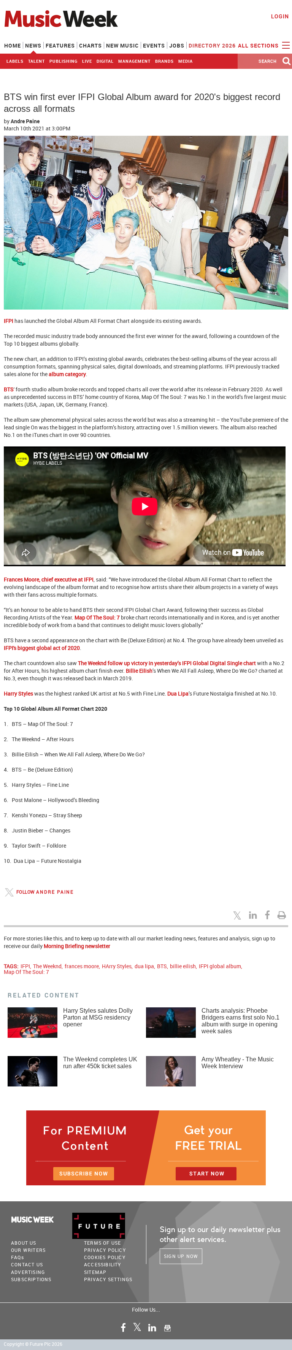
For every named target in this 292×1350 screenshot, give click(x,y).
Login (280, 16)
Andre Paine (25, 121)
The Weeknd (47, 966)
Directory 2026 (212, 45)
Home (12, 45)
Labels (15, 61)
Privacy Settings (108, 1279)
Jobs (176, 45)
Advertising (28, 1272)
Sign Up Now (181, 1256)
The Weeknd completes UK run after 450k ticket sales (100, 1062)
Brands (164, 61)
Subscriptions (31, 1279)
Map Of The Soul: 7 (97, 617)
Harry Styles (18, 693)
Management (134, 61)
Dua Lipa (178, 693)
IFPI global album (220, 966)
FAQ (17, 1257)
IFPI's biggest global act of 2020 (42, 647)
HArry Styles (117, 966)
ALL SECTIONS (259, 45)
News (33, 45)
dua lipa (144, 966)
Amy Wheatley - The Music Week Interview (238, 1062)
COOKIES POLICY (104, 1257)
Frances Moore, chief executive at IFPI (49, 579)
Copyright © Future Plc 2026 (33, 1344)
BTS (9, 389)
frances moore (82, 966)
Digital (105, 61)
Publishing (63, 61)
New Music (122, 45)
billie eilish (183, 966)
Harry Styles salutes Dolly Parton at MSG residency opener (98, 1017)
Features (60, 45)
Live (87, 61)
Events (154, 45)
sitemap (95, 1272)
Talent (36, 61)
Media (185, 61)
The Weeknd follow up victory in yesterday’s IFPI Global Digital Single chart (167, 663)
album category (67, 374)
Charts (90, 45)
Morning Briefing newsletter (77, 946)
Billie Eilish (139, 670)
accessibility (102, 1264)
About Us (23, 1243)
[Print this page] (283, 915)
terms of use (102, 1243)
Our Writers (28, 1250)
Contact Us (27, 1264)
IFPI (8, 320)
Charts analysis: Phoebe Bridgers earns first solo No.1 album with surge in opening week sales (240, 1020)
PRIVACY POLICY (105, 1250)
